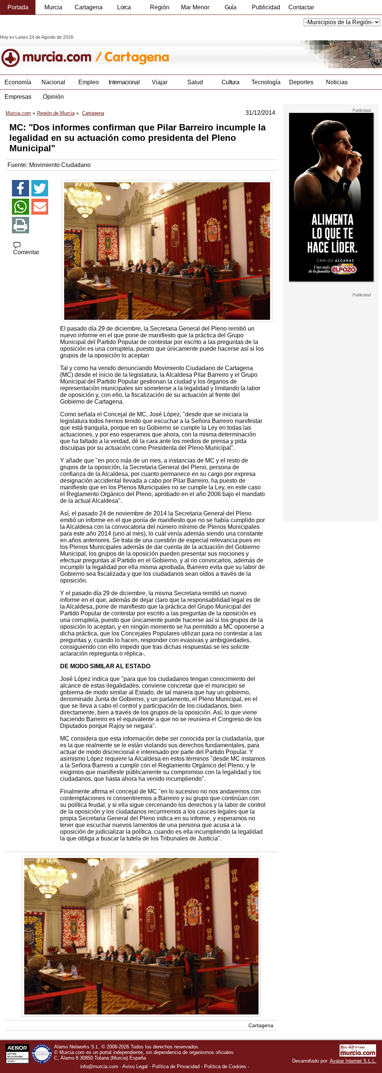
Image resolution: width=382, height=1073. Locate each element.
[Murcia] (51, 51)
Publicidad (266, 7)
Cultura (230, 82)
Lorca (124, 7)
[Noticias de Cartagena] (182, 51)
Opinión (53, 97)
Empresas (17, 97)
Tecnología (266, 82)
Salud (195, 82)
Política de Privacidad (176, 1066)
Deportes (301, 82)
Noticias (337, 82)
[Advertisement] (330, 409)
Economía (17, 82)
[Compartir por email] (39, 207)
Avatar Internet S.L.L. (353, 1061)
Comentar (26, 252)
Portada (17, 7)
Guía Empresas (230, 9)
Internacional (124, 82)
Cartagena (89, 7)
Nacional (53, 82)
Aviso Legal (135, 1066)
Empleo (88, 82)
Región (159, 7)
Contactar (301, 7)
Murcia (53, 7)
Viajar (159, 82)
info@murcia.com (99, 1066)
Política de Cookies (225, 1066)
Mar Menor (195, 7)
